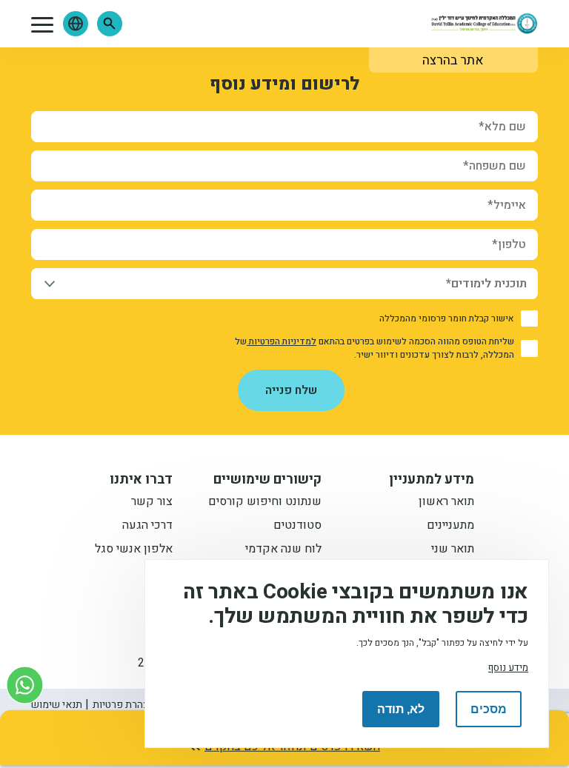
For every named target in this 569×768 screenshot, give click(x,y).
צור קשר (152, 502)
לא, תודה (401, 709)
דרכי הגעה (147, 526)
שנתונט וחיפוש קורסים (265, 502)
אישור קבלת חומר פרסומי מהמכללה (446, 318)
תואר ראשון (446, 502)
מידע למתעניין (431, 480)
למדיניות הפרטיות (281, 341)
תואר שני (452, 550)
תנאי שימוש (56, 704)
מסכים (488, 709)
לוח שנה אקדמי (283, 550)
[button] (109, 23)
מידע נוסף (508, 668)
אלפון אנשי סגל (134, 550)
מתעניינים (450, 526)
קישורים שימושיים (267, 480)
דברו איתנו (141, 480)
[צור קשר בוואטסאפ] (25, 685)
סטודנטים (297, 526)
